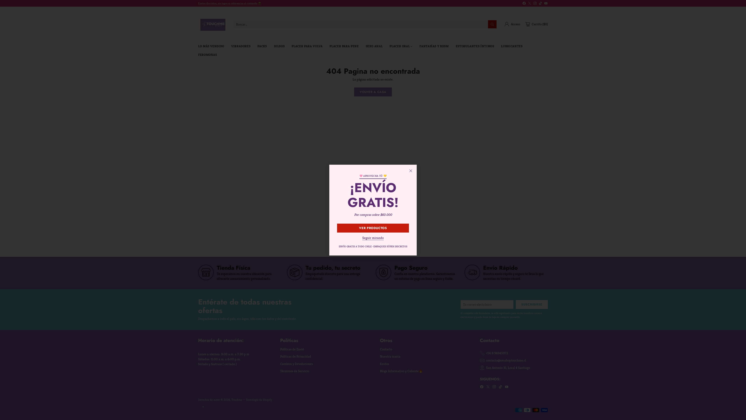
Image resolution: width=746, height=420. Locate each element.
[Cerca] (410, 170)
